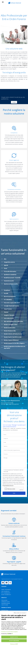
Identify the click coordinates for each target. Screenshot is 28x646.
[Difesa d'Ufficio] (14, 545)
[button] (3, 2)
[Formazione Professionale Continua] (14, 532)
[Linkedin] (3, 582)
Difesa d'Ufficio (14, 549)
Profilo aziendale (4, 600)
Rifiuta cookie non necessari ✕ (20, 612)
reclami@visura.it (8, 594)
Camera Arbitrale (14, 523)
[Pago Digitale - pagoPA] (14, 558)
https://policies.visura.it (8, 485)
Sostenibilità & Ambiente (5, 603)
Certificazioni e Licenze (5, 601)
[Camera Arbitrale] (14, 519)
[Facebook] (6, 582)
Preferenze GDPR (14, 644)
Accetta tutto (14, 637)
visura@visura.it (6, 591)
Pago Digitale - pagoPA (14, 562)
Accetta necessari (14, 640)
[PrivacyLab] (10, 633)
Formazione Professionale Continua (14, 536)
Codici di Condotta (4, 604)
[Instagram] (10, 582)
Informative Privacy (4, 610)
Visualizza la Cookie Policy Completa (9, 631)
